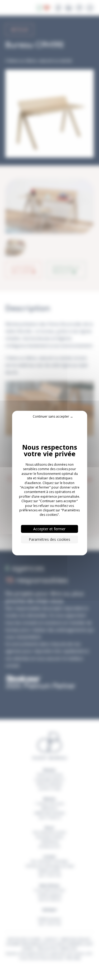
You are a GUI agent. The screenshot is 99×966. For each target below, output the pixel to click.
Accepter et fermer (49, 528)
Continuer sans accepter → (53, 416)
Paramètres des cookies (49, 539)
